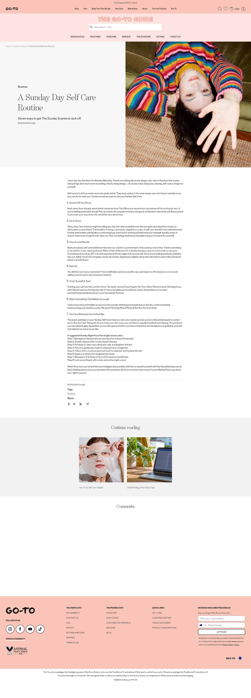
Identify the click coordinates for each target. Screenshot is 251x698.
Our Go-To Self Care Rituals (91, 487)
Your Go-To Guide (159, 9)
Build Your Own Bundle (101, 9)
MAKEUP (126, 37)
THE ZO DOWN (143, 37)
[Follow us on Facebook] (20, 629)
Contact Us (72, 618)
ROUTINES (95, 37)
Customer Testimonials (118, 623)
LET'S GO (221, 632)
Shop (77, 9)
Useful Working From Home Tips (141, 487)
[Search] (220, 8)
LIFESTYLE (175, 37)
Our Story (111, 613)
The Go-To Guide (20, 46)
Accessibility (73, 613)
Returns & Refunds (75, 633)
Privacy (70, 628)
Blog (108, 633)
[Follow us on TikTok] (40, 629)
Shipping (70, 638)
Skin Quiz (119, 9)
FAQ (68, 623)
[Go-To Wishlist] (225, 8)
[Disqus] (125, 552)
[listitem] (69, 404)
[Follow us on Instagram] (10, 629)
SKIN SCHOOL (77, 37)
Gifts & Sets (133, 9)
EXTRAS (160, 37)
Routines (23, 86)
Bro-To (173, 9)
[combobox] (202, 625)
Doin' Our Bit (112, 618)
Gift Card (157, 613)
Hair (85, 9)
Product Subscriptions (164, 628)
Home (8, 46)
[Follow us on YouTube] (30, 629)
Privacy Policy (228, 644)
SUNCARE (111, 37)
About (144, 9)
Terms (236, 644)
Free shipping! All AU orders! (125, 3)
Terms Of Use (72, 643)
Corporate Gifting (161, 618)
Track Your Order (161, 623)
